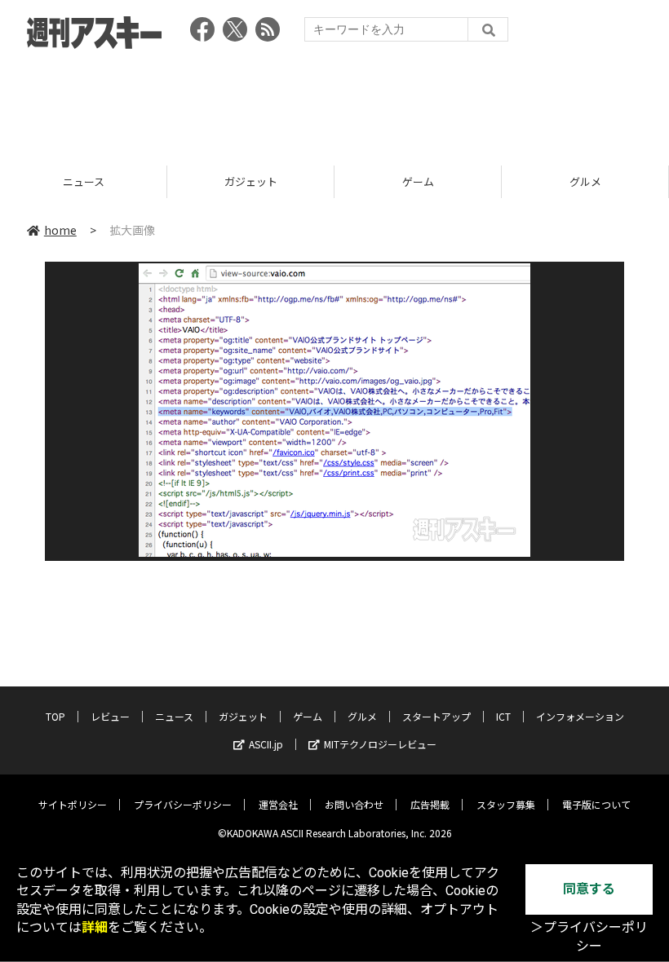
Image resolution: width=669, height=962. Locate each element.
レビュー (110, 716)
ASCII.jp (266, 744)
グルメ (471, 181)
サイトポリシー (72, 804)
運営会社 (278, 804)
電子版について (596, 804)
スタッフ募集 (505, 804)
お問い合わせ (354, 804)
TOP (55, 716)
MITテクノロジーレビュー (380, 744)
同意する (589, 889)
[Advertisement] (334, 102)
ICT (503, 716)
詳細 (95, 927)
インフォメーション (580, 716)
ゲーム (304, 181)
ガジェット (136, 181)
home (60, 230)
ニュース (174, 716)
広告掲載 (430, 804)
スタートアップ (436, 716)
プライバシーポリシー (183, 804)
